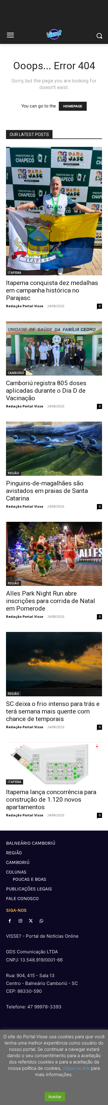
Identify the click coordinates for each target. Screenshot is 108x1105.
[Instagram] (20, 921)
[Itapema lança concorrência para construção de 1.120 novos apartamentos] (54, 763)
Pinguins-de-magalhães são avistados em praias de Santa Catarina (47, 491)
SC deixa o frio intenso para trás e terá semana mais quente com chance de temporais (53, 711)
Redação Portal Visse (24, 306)
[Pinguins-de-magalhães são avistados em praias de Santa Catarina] (54, 449)
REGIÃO (13, 473)
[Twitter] (30, 921)
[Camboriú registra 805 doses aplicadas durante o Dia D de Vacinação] (54, 348)
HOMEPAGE (72, 106)
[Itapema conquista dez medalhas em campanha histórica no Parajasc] (54, 211)
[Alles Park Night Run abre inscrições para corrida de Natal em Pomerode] (54, 554)
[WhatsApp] (41, 921)
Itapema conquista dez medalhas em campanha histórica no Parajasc (52, 290)
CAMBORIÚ (16, 373)
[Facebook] (10, 921)
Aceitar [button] (55, 1096)
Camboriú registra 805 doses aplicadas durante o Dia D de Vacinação (46, 390)
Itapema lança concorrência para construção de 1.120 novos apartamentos (51, 799)
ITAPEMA (14, 273)
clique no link (76, 1068)
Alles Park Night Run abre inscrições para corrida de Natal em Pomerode (50, 601)
